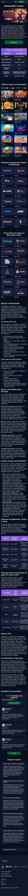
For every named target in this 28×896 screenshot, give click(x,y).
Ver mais (14, 753)
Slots (23, 87)
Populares (3, 87)
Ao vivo (10, 87)
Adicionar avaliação (14, 703)
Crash (16, 87)
